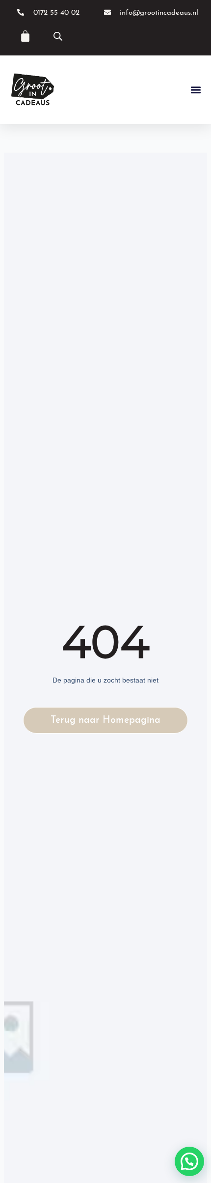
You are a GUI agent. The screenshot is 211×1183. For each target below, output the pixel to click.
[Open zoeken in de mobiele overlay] (58, 36)
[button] (195, 90)
